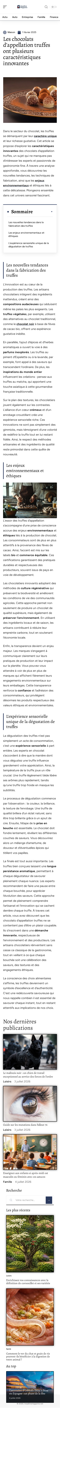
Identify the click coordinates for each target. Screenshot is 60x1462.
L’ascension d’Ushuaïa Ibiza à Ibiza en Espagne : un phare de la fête (28, 1392)
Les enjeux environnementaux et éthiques (26, 234)
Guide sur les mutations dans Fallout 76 (25, 1125)
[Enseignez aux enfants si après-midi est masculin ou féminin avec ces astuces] (30, 1152)
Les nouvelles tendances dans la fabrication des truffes (26, 224)
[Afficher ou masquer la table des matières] (43, 212)
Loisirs (7, 1081)
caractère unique (45, 136)
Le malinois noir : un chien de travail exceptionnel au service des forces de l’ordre (28, 1074)
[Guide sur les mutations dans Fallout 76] (30, 1103)
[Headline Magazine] (22, 7)
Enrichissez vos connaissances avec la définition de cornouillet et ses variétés (28, 1281)
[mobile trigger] (5, 7)
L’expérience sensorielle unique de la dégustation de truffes (28, 245)
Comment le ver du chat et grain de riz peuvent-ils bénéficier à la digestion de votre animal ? (28, 1356)
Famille (7, 1181)
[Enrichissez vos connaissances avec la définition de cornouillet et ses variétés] (30, 1243)
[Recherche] (46, 7)
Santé (8, 1349)
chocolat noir (25, 324)
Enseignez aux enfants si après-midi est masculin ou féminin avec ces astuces (25, 1175)
